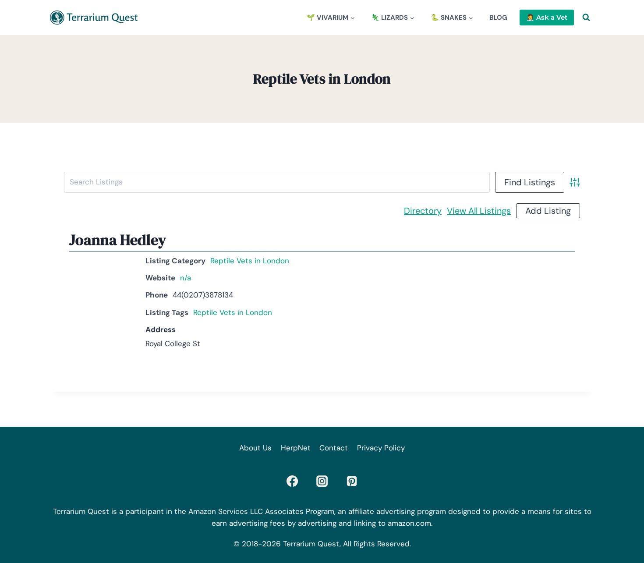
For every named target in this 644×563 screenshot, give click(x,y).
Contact (333, 448)
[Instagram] (322, 481)
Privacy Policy (381, 448)
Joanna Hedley (117, 240)
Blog (498, 17)
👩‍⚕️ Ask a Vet (546, 17)
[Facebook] (292, 481)
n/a (185, 278)
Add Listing (548, 210)
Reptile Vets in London (249, 261)
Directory (423, 210)
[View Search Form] (586, 17)
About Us (255, 448)
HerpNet (296, 448)
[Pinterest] (351, 481)
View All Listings (479, 210)
